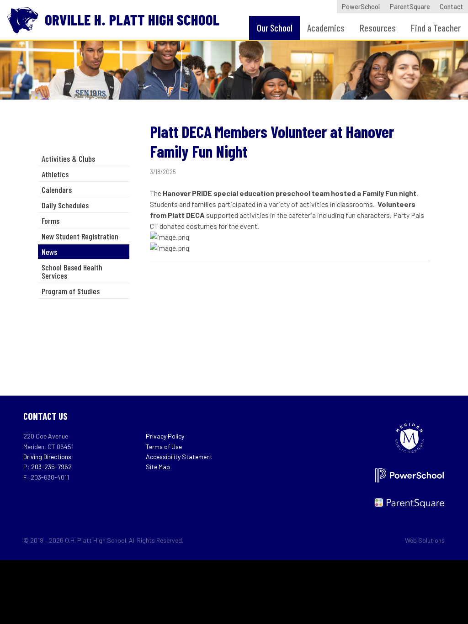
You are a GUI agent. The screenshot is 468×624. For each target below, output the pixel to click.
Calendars (57, 190)
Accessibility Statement (179, 456)
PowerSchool (361, 7)
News (49, 252)
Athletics (55, 174)
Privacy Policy (165, 436)
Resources (378, 27)
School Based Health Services (72, 271)
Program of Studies (71, 291)
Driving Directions (47, 456)
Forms (50, 221)
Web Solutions (425, 540)
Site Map (158, 467)
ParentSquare (410, 7)
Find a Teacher (436, 27)
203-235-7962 (51, 467)
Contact (451, 7)
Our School (274, 27)
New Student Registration (80, 236)
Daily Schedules (65, 205)
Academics (326, 27)
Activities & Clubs (68, 158)
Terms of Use (164, 446)
